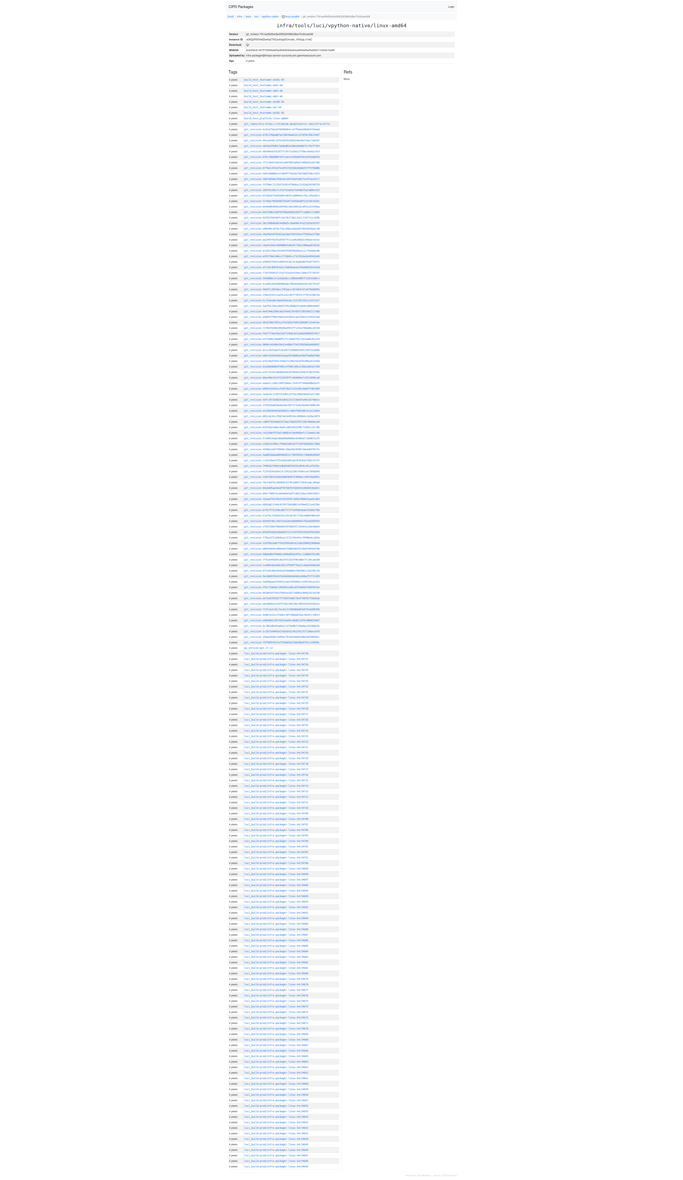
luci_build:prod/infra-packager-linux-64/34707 (276, 824)
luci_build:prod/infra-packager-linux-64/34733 (276, 681)
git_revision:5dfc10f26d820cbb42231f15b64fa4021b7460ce (282, 399)
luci (256, 16)
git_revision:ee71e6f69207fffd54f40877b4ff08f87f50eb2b (282, 598)
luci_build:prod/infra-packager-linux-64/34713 (276, 791)
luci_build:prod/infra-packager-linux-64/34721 (276, 747)
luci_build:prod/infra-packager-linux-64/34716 (276, 774)
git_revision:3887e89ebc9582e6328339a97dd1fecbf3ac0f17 (282, 179)
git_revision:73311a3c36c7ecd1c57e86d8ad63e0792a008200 (282, 609)
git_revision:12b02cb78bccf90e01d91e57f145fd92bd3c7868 (282, 443)
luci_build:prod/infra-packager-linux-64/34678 (276, 984)
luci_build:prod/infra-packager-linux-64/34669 (276, 1034)
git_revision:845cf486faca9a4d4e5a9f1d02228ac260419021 (282, 493)
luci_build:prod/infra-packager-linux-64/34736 (276, 664)
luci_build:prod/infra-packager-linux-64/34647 (276, 1155)
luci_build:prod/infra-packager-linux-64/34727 (276, 714)
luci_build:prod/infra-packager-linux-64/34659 (276, 1089)
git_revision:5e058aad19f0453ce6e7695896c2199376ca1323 (282, 581)
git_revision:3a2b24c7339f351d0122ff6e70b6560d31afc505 (282, 394)
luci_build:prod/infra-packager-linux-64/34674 (276, 1006)
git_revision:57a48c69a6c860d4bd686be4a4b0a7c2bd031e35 (282, 438)
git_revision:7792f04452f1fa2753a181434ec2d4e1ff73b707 (282, 272)
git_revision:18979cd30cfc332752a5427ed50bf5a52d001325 (282, 190)
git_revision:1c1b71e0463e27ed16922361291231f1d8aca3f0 (282, 631)
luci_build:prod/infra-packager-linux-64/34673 (276, 1012)
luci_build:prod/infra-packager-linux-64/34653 (276, 1122)
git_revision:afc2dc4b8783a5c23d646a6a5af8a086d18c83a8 (282, 267)
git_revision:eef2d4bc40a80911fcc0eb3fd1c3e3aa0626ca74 (282, 339)
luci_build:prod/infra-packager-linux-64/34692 (276, 907)
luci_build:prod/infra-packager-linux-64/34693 (276, 901)
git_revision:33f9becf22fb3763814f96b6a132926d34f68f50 (282, 184)
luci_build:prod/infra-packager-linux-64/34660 (276, 1083)
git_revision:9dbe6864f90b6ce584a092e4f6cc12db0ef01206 (282, 554)
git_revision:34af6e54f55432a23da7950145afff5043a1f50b (282, 234)
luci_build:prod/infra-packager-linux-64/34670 (276, 1028)
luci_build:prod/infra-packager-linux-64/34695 (276, 890)
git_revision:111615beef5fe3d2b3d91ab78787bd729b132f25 (282, 460)
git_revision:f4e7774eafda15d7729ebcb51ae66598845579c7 (282, 333)
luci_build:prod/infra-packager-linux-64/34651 (276, 1133)
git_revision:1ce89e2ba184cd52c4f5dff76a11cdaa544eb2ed (282, 565)
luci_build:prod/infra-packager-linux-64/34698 (276, 874)
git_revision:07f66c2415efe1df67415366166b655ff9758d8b (282, 168)
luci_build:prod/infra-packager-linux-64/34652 (276, 1127)
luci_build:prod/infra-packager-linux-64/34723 (276, 736)
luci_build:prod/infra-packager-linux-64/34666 (276, 1050)
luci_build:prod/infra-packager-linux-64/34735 (276, 670)
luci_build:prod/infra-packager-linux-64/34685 (276, 945)
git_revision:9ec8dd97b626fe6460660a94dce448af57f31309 (282, 576)
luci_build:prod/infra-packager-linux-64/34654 (276, 1116)
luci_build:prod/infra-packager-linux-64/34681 (276, 967)
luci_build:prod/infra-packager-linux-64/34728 (276, 708)
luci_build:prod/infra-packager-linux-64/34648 (276, 1150)
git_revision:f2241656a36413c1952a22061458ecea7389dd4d (282, 471)
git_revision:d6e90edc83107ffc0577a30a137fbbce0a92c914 (282, 151)
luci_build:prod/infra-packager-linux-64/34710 (276, 807)
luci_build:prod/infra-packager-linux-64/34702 (276, 852)
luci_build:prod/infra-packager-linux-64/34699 (276, 868)
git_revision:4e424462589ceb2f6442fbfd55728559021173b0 (282, 311)
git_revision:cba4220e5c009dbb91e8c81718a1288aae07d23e (282, 245)
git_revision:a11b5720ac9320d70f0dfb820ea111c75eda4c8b (282, 250)
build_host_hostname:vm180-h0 (264, 101)
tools (248, 16)
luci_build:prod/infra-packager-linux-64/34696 (276, 885)
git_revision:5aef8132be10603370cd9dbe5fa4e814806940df (282, 305)
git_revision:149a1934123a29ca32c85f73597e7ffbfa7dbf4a (282, 294)
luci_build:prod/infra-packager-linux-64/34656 (276, 1105)
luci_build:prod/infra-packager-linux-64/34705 (276, 835)
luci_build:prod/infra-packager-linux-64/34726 (276, 719)
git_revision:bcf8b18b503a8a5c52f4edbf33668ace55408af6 (282, 625)
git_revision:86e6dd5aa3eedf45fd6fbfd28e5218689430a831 (282, 488)
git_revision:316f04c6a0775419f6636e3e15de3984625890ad (282, 543)
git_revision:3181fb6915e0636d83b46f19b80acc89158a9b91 (282, 476)
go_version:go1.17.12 (258, 647)
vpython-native (270, 16)
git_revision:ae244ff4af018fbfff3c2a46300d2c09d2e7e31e (282, 239)
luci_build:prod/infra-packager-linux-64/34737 (276, 659)
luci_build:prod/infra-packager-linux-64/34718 (276, 763)
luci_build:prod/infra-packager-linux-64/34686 (276, 940)
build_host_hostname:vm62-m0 (263, 96)
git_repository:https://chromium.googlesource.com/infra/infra (287, 123)
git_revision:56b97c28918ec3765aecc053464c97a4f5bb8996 (282, 289)
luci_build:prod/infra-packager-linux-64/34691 (276, 912)
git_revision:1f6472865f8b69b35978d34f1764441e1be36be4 (282, 526)
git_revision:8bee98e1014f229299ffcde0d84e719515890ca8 (282, 377)
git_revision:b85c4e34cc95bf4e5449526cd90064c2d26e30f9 (282, 416)
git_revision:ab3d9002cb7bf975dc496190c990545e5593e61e (282, 603)
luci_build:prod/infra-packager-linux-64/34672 (276, 1017)
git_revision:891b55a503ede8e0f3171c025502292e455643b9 (282, 532)
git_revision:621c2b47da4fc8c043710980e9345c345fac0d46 (282, 350)
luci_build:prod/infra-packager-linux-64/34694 (276, 896)
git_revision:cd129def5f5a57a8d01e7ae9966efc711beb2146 (282, 432)
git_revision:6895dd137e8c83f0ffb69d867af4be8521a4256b (282, 504)
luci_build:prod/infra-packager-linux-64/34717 (276, 769)
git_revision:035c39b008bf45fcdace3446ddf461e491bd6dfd (282, 157)
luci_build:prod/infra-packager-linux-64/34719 (276, 758)
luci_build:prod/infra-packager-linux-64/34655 (276, 1111)
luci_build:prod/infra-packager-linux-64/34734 (276, 675)
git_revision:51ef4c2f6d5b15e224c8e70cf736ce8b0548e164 (282, 515)
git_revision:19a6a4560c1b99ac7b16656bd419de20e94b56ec (282, 636)
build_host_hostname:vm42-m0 (263, 85)
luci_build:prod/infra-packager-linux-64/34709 (276, 813)
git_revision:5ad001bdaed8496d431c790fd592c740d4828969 (282, 454)
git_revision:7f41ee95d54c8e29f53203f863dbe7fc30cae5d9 (282, 559)
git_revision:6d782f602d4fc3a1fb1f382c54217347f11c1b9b (282, 217)
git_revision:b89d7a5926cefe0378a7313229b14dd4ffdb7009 (282, 388)
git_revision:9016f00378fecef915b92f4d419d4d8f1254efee (282, 322)
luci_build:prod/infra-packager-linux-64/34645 (276, 1166)
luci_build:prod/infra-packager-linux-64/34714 (276, 785)
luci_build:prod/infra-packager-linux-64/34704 (276, 841)
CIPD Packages (241, 6)
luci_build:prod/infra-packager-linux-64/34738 (276, 653)
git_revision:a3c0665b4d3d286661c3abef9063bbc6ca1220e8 (282, 410)
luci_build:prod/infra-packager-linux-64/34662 (276, 1072)
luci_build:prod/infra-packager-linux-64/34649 (276, 1144)
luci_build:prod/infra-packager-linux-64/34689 (276, 923)
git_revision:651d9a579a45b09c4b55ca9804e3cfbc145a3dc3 (282, 195)
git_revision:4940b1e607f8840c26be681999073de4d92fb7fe (282, 449)
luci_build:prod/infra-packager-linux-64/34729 (276, 703)
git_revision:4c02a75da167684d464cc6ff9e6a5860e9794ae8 (282, 129)
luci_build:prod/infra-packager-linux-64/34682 (276, 962)
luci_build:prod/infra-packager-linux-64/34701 (276, 857)
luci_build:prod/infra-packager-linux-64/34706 (276, 830)
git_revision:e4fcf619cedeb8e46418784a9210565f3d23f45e (282, 372)
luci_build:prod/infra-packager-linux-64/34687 (276, 934)
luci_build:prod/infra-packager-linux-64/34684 (276, 951)
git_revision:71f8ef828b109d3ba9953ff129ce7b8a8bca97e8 (282, 328)
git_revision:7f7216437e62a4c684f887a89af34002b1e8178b (282, 162)
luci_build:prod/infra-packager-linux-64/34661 (276, 1078)
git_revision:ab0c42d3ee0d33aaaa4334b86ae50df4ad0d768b (282, 355)
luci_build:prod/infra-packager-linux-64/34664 (276, 1061)
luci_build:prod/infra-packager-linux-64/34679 (276, 978)
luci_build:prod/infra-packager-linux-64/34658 (276, 1094)
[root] (231, 16)
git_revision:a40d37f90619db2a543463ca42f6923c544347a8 (282, 317)
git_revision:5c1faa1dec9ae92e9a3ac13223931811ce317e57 (282, 300)
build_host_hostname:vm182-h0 (264, 112)
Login (451, 6)
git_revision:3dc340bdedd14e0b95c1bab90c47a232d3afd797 (282, 223)
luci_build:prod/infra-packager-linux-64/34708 (276, 819)
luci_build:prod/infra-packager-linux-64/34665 (276, 1056)
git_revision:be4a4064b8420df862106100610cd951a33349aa (282, 206)
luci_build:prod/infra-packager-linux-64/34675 (276, 1001)
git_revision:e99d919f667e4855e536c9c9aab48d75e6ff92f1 (282, 261)
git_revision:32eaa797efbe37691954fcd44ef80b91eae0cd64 (282, 499)
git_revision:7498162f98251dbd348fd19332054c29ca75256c (282, 465)
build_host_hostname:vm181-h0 (264, 79)
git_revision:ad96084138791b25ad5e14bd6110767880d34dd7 (282, 620)
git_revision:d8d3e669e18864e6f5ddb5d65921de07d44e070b (282, 548)
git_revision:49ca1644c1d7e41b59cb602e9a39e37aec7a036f (282, 140)
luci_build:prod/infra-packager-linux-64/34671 (276, 1023)
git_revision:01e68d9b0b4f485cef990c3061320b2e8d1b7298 (282, 366)
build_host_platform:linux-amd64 (266, 118)
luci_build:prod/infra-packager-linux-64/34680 (276, 973)
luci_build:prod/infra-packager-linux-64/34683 (276, 956)
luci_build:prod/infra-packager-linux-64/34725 (276, 725)
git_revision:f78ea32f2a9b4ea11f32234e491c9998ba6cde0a (282, 537)
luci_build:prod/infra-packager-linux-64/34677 (276, 990)
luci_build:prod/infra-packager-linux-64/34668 (276, 1039)
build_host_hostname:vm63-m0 (263, 90)
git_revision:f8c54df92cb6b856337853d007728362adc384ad (282, 482)
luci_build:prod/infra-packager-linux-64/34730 (276, 697)
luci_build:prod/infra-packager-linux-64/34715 (276, 780)
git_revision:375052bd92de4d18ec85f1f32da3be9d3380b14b (282, 405)
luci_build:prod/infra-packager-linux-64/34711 (276, 802)
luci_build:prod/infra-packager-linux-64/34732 (276, 686)
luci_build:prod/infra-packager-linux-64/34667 (276, 1045)
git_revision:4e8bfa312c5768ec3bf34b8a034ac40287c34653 (282, 614)
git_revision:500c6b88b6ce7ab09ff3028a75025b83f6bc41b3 (282, 173)
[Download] (247, 44)
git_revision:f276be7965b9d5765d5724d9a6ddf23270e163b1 (282, 201)
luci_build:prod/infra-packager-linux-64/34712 (276, 796)
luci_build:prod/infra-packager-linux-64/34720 (276, 752)
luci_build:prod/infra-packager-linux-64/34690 (276, 918)
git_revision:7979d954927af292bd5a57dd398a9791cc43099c (282, 642)
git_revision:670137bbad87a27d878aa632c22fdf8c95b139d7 (282, 134)
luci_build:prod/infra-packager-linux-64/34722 (276, 741)
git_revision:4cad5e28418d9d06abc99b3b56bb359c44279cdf (282, 283)
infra (239, 16)
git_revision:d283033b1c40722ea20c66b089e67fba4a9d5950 (282, 521)
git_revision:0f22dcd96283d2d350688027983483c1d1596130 (282, 570)
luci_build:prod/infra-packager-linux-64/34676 (276, 995)
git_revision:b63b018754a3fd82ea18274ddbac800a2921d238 (282, 592)
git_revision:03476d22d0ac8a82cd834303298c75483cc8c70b (282, 427)
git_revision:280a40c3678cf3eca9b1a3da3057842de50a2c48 (282, 228)
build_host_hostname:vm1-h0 (262, 107)
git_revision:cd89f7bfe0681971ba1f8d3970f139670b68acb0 (282, 421)
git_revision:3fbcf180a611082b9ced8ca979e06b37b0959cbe (282, 587)
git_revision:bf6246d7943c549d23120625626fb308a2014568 (282, 361)
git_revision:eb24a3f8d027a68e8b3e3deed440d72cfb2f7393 (282, 145)
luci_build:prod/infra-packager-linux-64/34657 (276, 1100)
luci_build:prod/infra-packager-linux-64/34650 (276, 1138)
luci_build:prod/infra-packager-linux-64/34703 (276, 846)
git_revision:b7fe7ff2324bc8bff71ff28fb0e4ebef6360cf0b (282, 510)
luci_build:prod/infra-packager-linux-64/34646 (276, 1161)
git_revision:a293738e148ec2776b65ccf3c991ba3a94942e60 (282, 256)
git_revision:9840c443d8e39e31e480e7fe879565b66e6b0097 (282, 344)
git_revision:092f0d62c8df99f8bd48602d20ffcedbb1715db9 (282, 212)
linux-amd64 (292, 16)
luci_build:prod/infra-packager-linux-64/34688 (276, 929)
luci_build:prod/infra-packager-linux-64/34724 (276, 730)
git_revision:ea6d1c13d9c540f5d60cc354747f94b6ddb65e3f (282, 383)
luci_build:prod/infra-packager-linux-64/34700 (276, 863)
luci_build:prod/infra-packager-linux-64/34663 (276, 1067)
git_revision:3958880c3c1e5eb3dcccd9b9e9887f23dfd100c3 (282, 278)
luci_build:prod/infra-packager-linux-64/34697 (276, 879)
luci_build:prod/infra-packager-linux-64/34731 (276, 692)
